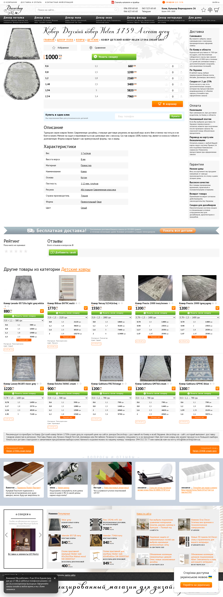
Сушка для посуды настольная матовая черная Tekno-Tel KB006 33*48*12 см (154, 488)
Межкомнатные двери (166, 20)
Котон (84, 177)
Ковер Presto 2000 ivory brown (151, 303)
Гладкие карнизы (10, 20)
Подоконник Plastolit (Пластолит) (29, 487)
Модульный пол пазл (73, 22)
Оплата (195, 105)
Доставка (197, 31)
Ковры (67, 20)
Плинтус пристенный (78, 20)
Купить (176, 116)
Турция (84, 195)
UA (213, 2)
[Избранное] (203, 10)
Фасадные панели (148, 22)
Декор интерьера (170, 17)
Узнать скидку (108, 56)
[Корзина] (216, 10)
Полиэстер (86, 165)
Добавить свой (66, 252)
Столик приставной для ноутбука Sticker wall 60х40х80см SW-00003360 (116, 554)
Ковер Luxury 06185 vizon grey (20, 383)
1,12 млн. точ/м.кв (89, 183)
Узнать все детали (178, 230)
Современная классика (104, 189)
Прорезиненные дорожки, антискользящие (114, 523)
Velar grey (66, 519)
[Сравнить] (210, 10)
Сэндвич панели (45, 22)
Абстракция (87, 189)
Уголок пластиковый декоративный (116, 487)
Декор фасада (136, 17)
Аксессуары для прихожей (73, 562)
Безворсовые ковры (70, 522)
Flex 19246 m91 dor (112, 519)
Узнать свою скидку (25, 316)
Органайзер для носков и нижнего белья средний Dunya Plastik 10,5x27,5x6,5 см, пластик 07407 (199, 490)
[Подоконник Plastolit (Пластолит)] (24, 474)
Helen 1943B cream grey (205, 450)
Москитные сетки (102, 22)
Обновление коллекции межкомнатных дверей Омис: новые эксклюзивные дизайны (162, 558)
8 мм (83, 159)
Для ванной (201, 20)
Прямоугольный (88, 201)
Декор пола (73, 17)
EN (216, 2)
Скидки (174, 2)
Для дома (195, 17)
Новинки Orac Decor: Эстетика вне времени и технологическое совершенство (202, 523)
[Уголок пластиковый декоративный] (111, 474)
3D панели (47, 20)
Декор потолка (14, 17)
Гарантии (197, 164)
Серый (84, 207)
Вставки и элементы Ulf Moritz (23, 554)
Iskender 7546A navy (112, 535)
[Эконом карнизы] (67, 474)
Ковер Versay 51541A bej (104, 303)
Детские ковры (75, 269)
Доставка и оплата (31, 2)
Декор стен (42, 17)
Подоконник (115, 20)
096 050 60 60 (131, 8)
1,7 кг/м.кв (86, 153)
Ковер (84, 171)
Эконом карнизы (63, 487)
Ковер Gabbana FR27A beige (106, 383)
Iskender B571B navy (71, 535)
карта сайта (70, 575)
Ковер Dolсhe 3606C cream (61, 383)
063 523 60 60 (149, 8)
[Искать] (116, 10)
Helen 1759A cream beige (18, 450)
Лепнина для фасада (135, 20)
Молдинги (38, 20)
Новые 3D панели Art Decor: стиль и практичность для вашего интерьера (204, 540)
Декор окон (104, 17)
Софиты (136, 22)
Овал (99, 201)
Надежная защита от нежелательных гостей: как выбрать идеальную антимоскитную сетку (162, 541)
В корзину (169, 104)
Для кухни (193, 20)
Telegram (146, 11)
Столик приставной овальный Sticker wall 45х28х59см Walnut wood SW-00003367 (74, 555)
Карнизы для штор (103, 20)
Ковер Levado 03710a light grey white (24, 303)
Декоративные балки (21, 22)
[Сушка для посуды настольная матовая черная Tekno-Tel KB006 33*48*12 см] (155, 474)
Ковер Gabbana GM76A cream (150, 383)
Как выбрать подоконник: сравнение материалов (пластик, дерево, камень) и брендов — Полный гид (162, 523)
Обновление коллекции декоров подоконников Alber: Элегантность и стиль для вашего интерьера (203, 558)
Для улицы (211, 20)
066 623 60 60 (131, 11)
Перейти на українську (196, 585)
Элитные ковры (69, 538)
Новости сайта (144, 513)
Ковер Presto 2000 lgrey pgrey (195, 303)
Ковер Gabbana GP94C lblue (194, 383)
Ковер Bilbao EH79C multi (61, 303)
